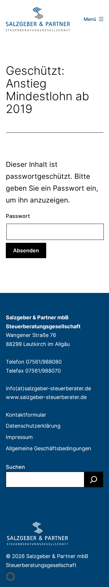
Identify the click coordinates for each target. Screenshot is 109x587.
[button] (10, 576)
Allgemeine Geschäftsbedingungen (48, 448)
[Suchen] (93, 479)
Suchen (15, 467)
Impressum (19, 437)
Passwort (18, 216)
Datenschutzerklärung (33, 426)
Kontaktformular (26, 415)
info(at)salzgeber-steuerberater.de (48, 388)
